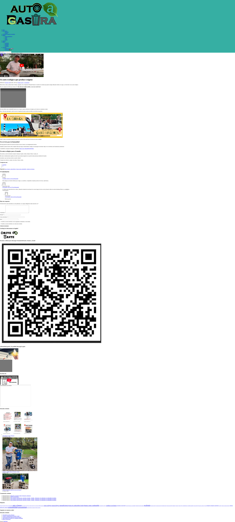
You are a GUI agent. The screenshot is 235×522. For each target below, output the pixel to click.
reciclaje (220, 505)
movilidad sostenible (190, 505)
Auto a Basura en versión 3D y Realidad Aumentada (12, 518)
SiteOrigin (6, 521)
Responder (16, 178)
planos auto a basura (201, 505)
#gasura (7, 505)
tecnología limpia (29, 507)
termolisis (33, 507)
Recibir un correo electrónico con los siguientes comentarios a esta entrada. (15, 221)
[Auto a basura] (33, 27)
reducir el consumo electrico (225, 505)
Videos (6, 39)
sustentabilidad (22, 507)
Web (1, 219)
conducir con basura (30, 169)
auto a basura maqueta (31, 505)
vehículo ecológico (37, 507)
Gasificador (173, 505)
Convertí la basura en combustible (130, 505)
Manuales (7, 32)
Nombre (2, 214)
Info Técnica (4, 30)
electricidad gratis (163, 505)
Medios (3, 35)
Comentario (2, 212)
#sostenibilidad (10, 505)
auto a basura (7, 169)
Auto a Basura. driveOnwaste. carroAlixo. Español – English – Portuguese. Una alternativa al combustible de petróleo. (33, 498)
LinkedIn (6, 45)
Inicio (3, 29)
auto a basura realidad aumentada (39, 505)
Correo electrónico (4, 217)
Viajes (6, 37)
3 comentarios (26, 82)
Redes (3, 42)
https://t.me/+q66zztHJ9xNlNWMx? (27, 148)
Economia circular (153, 505)
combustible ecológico (102, 505)
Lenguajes (4, 47)
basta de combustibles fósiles (76, 505)
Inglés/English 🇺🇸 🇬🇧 (9, 48)
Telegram (7, 46)
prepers (205, 505)
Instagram (7, 44)
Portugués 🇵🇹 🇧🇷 (8, 49)
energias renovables (169, 505)
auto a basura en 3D (25, 505)
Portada (1, 53)
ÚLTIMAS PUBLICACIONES (8, 34)
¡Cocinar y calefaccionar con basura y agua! (10, 471)
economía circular (158, 505)
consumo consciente (121, 505)
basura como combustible (21, 169)
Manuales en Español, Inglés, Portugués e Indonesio (21, 495)
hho (181, 505)
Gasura (6, 33)
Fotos (6, 38)
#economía (4, 505)
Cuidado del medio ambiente (140, 505)
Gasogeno (177, 505)
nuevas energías (195, 505)
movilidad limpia (184, 505)
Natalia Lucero (20, 82)
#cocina (1, 505)
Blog (5, 53)
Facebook (7, 43)
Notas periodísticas (8, 36)
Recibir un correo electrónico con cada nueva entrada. (11, 223)
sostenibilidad (13, 507)
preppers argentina (215, 505)
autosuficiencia (64, 505)
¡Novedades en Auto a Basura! (8, 435)
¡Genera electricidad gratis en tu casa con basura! (11, 489)
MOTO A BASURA (15, 496)
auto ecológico (48, 505)
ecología (147, 505)
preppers (208, 505)
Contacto (4, 40)
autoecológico (13, 169)
